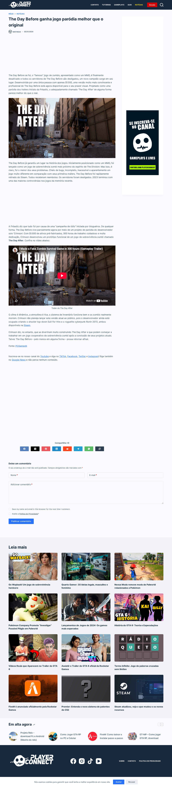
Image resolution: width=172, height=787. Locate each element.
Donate (152, 5)
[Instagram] (82, 761)
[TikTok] (90, 761)
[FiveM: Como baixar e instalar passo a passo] (92, 736)
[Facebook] (24, 448)
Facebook (72, 356)
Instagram (93, 356)
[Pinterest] (46, 448)
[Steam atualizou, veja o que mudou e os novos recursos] (138, 688)
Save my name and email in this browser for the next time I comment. (41, 509)
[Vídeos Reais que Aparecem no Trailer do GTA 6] (33, 648)
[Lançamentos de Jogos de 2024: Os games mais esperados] (86, 607)
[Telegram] (78, 448)
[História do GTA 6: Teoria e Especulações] (138, 607)
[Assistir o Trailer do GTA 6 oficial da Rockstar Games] (86, 648)
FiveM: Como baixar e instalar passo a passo (111, 736)
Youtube (44, 356)
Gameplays (119, 5)
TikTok (62, 356)
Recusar (131, 782)
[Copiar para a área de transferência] (99, 448)
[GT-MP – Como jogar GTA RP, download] (132, 736)
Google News (19, 359)
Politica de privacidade (150, 761)
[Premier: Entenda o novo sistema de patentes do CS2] (86, 688)
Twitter (82, 356)
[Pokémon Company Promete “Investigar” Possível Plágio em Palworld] (33, 607)
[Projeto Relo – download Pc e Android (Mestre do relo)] (13, 736)
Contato (95, 5)
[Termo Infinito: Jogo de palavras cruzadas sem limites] (138, 648)
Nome (14, 475)
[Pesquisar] (161, 5)
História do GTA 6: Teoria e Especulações (136, 625)
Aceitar (119, 782)
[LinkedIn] (56, 448)
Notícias (139, 5)
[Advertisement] (62, 54)
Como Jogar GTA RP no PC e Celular (70, 736)
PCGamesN (21, 346)
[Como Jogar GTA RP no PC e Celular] (53, 736)
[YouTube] (99, 761)
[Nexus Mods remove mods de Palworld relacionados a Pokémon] (138, 566)
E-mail (93, 475)
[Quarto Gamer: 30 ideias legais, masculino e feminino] (86, 566)
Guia (130, 5)
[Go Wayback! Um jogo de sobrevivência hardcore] (33, 566)
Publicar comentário (21, 521)
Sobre (121, 761)
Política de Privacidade (28, 514)
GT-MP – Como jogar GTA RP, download (150, 736)
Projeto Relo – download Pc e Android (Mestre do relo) (32, 736)
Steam (27, 325)
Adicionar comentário (21, 484)
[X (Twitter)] (35, 448)
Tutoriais (106, 5)
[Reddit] (67, 448)
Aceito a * (25, 514)
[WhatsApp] (89, 448)
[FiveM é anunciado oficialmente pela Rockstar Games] (33, 688)
